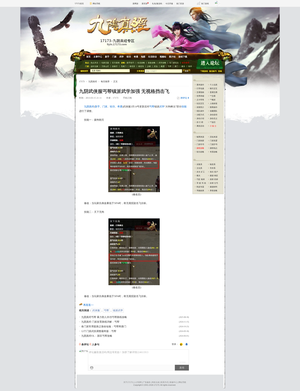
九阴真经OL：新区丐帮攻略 (96, 335)
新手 (107, 57)
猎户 (216, 172)
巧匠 (198, 179)
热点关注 (94, 63)
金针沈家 (94, 66)
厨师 (212, 179)
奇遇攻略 (213, 152)
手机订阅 (127, 98)
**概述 (212, 100)
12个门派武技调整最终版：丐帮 (98, 331)
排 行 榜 (200, 122)
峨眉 (163, 66)
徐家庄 (115, 66)
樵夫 (198, 176)
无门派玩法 (174, 63)
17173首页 (79, 3)
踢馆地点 (213, 148)
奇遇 (136, 57)
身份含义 (213, 118)
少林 (149, 66)
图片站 (172, 57)
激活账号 (213, 71)
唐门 (176, 66)
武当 (156, 66)
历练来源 (213, 137)
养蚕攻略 (213, 190)
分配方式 (200, 115)
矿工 (203, 172)
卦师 (212, 183)
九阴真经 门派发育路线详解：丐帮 (100, 321)
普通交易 (213, 92)
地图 (143, 57)
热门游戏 (205, 3)
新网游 (135, 3)
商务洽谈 (155, 382)
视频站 (163, 57)
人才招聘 (138, 382)
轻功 (129, 57)
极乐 (183, 66)
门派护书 (213, 144)
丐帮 (169, 66)
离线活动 (200, 126)
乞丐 (216, 183)
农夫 (198, 172)
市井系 (212, 168)
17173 (82, 81)
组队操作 (200, 111)
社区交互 (200, 103)
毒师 (203, 179)
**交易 (212, 96)
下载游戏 (204, 71)
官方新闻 (116, 63)
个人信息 (213, 85)
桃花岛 (141, 66)
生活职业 (152, 57)
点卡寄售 (200, 100)
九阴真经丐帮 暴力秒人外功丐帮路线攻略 (104, 317)
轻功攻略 (200, 152)
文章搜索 (141, 71)
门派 (114, 57)
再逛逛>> (88, 305)
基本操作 (200, 85)
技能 (184, 106)
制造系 (212, 164)
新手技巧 (130, 63)
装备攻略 (151, 63)
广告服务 (146, 382)
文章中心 (97, 57)
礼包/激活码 (157, 3)
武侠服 (96, 310)
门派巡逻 (213, 141)
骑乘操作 (213, 107)
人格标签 (213, 103)
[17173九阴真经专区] (150, 28)
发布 (181, 367)
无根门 (123, 66)
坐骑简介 (200, 107)
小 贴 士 (213, 126)
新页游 (144, 3)
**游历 (212, 122)
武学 (121, 57)
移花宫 (132, 66)
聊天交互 (213, 88)
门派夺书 (200, 144)
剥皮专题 (200, 187)
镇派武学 (118, 310)
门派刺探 (200, 141)
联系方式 (164, 382)
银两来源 (200, 137)
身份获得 (213, 115)
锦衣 (190, 66)
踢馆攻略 (200, 148)
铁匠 (216, 176)
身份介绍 (200, 118)
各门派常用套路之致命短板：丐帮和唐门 (103, 326)
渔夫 (212, 172)
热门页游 (180, 3)
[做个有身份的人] (181, 344)
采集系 (199, 164)
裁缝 (212, 176)
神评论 (184, 98)
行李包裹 (200, 88)
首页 (88, 57)
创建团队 (213, 111)
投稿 (220, 71)
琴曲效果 (200, 190)
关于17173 (128, 382)
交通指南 (200, 92)
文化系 (199, 168)
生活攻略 (141, 63)
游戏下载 (182, 57)
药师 (216, 179)
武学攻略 (162, 63)
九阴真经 (92, 81)
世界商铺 (200, 96)
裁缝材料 (213, 187)
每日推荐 (105, 81)
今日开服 (169, 3)
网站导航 (96, 3)
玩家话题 (105, 63)
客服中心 (173, 382)
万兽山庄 (105, 66)
